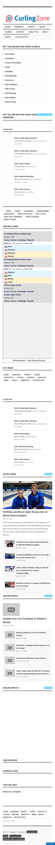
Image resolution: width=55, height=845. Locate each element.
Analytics (33, 32)
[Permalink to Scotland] (10, 555)
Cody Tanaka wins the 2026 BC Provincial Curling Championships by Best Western (33, 672)
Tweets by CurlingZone (12, 791)
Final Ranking (10, 93)
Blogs (8, 37)
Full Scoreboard (19, 360)
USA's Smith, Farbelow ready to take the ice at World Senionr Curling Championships (32, 570)
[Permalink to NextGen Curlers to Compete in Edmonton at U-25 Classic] (10, 584)
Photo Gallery (10, 97)
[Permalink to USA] (10, 568)
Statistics (9, 377)
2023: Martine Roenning (23, 176)
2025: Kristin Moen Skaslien (25, 151)
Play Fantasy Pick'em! (36, 360)
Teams (42, 27)
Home (7, 27)
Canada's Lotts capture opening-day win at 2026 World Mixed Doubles (32, 543)
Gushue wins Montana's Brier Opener (31, 658)
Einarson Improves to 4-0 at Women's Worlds (31, 634)
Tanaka (11, 256)
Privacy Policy (15, 836)
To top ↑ (50, 844)
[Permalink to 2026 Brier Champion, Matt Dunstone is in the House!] (10, 647)
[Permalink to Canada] (10, 543)
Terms (5, 836)
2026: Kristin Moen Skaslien (25, 138)
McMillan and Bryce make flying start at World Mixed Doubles (25, 513)
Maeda (10, 278)
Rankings (19, 27)
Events (31, 27)
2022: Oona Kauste (22, 189)
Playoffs (30, 240)
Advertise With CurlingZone (13, 839)
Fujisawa (11, 253)
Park (10, 246)
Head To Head (10, 102)
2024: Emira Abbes (22, 163)
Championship (10, 75)
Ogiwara (11, 272)
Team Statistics (11, 84)
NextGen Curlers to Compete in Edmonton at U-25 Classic (33, 584)
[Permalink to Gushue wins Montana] (10, 660)
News (45, 32)
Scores (8, 32)
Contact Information (13, 62)
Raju (10, 275)
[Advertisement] (27, 330)
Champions (9, 58)
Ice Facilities (21, 37)
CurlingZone (32, 832)
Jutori (10, 282)
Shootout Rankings (13, 217)
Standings (9, 71)
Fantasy (20, 32)
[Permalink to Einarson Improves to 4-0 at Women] (10, 634)
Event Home (10, 54)
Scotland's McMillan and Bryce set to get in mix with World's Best (32, 556)
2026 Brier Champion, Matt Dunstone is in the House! (33, 646)
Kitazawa (11, 249)
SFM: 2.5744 (10, 88)
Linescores (9, 80)
